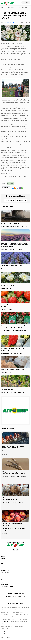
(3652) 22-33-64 (18, 599)
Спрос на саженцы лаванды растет (12, 265)
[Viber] (20, 188)
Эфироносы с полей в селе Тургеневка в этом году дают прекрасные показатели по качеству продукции (15, 245)
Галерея (3, 589)
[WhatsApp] (22, 188)
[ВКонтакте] (13, 188)
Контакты (3, 563)
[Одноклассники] (15, 188)
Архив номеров (5, 556)
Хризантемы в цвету (7, 285)
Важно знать (4, 584)
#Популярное (10, 183)
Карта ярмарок (5, 572)
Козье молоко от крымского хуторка (12, 369)
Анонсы (3, 568)
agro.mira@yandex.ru (5, 621)
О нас (2, 554)
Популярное (11, 7)
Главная (3, 7)
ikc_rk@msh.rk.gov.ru (17, 603)
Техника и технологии (7, 586)
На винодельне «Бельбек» (9, 389)
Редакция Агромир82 (10, 22)
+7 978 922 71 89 (14, 619)
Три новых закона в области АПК (11, 223)
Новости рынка (5, 575)
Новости (3, 558)
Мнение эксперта (5, 570)
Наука (2, 582)
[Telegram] (17, 188)
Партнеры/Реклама (6, 561)
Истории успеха (5, 579)
